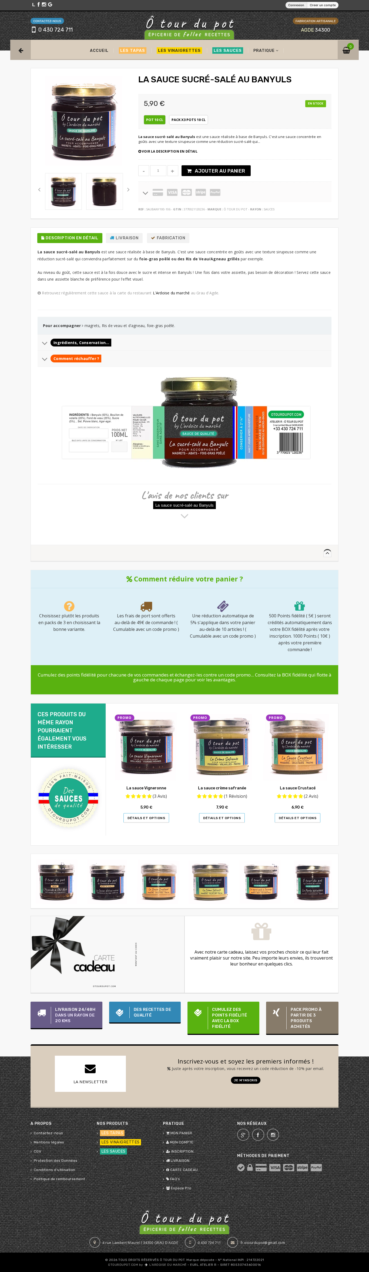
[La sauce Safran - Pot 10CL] (210, 881)
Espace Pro (181, 1188)
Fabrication (170, 237)
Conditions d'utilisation (54, 1170)
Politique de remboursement (59, 1179)
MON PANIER (180, 1133)
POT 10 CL (154, 119)
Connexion (296, 5)
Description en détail (71, 237)
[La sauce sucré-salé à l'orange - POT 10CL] (261, 881)
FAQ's (174, 1179)
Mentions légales (49, 1142)
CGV (37, 1151)
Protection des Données (56, 1161)
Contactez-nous (48, 1133)
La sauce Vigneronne (146, 788)
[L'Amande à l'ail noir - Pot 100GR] (56, 881)
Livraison (126, 237)
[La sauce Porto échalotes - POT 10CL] (313, 881)
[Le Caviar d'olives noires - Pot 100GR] (107, 881)
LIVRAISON (179, 1161)
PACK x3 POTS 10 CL (189, 119)
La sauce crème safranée (222, 788)
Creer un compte (323, 5)
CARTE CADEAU (183, 1170)
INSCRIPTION (181, 1151)
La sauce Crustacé (298, 788)
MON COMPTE (181, 1142)
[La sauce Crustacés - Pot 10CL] (159, 881)
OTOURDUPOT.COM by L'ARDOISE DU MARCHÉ (147, 1265)
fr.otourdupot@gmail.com (262, 1242)
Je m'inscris (245, 1080)
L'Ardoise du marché (171, 292)
